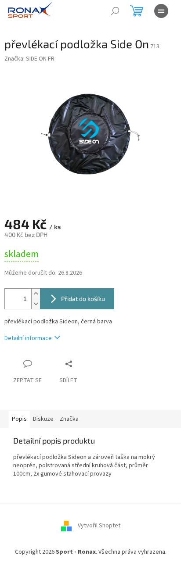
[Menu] (161, 11)
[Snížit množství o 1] (35, 304)
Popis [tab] (19, 419)
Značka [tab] (69, 419)
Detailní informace (28, 338)
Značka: (29, 58)
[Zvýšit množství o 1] (35, 294)
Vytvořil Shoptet (99, 525)
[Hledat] (115, 11)
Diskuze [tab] (43, 419)
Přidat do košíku (83, 298)
